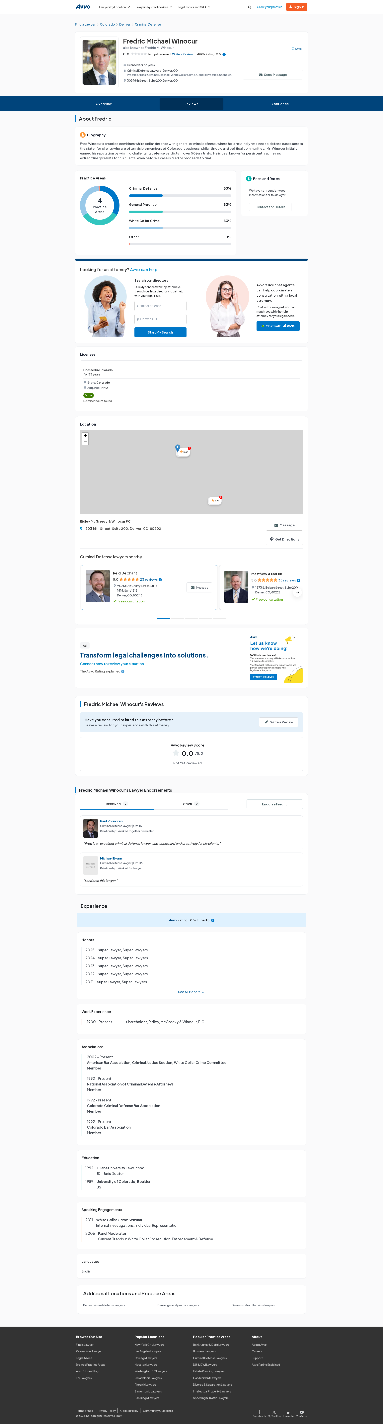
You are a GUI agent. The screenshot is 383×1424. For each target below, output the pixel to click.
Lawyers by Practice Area (152, 7)
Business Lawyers (204, 1351)
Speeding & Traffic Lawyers (211, 1398)
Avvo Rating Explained (266, 1364)
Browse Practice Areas (90, 1364)
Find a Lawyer (85, 1344)
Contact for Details (270, 207)
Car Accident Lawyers (207, 1378)
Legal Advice (84, 1358)
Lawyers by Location (112, 7)
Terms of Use (84, 1410)
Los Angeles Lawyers (148, 1351)
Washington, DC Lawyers (151, 1371)
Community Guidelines (158, 1410)
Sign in (299, 7)
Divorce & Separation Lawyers (212, 1384)
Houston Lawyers (146, 1364)
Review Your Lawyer (89, 1351)
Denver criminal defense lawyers (104, 1305)
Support (257, 1358)
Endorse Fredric (274, 804)
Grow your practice (269, 7)
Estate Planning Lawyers (209, 1371)
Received (116, 804)
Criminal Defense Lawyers (210, 1358)
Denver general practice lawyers (178, 1305)
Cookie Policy (129, 1410)
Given (190, 804)
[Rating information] (224, 54)
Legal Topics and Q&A (192, 7)
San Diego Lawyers (147, 1398)
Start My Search (160, 332)
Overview (104, 104)
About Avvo (259, 1344)
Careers (257, 1351)
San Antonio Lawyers (148, 1391)
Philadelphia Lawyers (148, 1378)
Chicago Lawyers (146, 1358)
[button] (177, 448)
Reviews (191, 104)
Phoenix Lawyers (145, 1384)
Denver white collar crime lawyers (253, 1305)
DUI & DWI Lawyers (205, 1364)
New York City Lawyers (149, 1344)
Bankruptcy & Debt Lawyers (211, 1344)
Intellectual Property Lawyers (212, 1391)
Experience (279, 104)
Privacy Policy (107, 1410)
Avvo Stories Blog (87, 1371)
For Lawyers (84, 1378)
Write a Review (182, 54)
